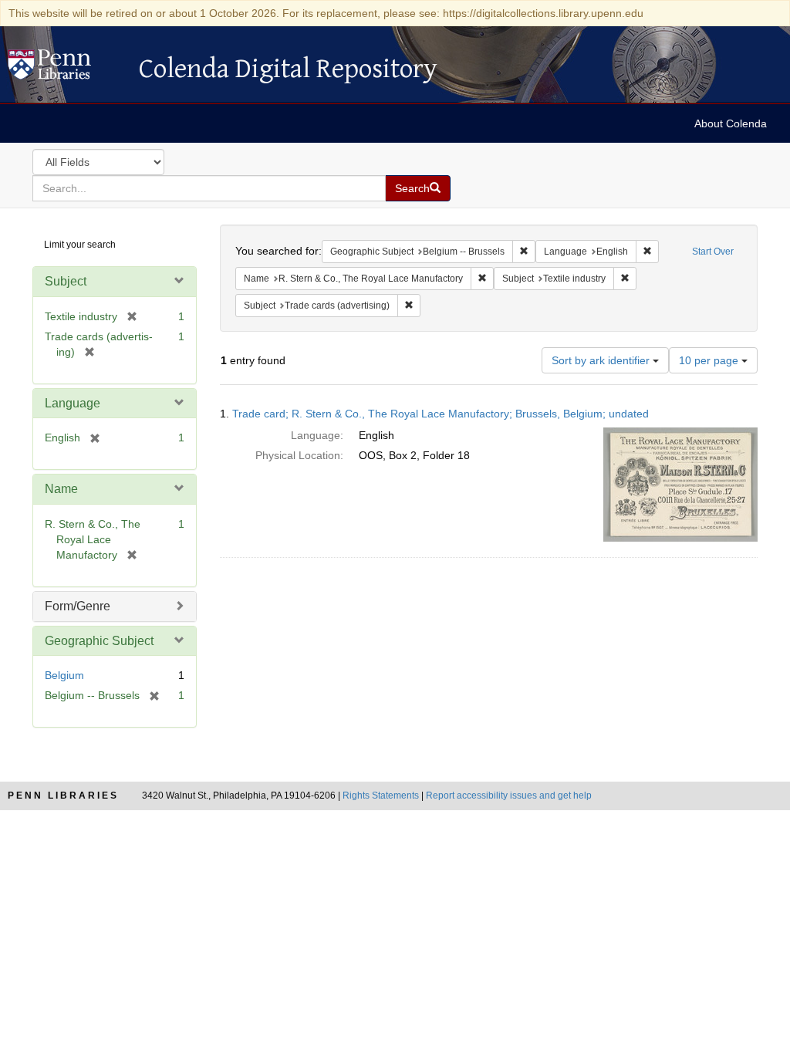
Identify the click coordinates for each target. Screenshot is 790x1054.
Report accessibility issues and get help (509, 795)
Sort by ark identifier (602, 360)
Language (72, 403)
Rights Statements (381, 795)
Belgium (64, 675)
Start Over (713, 251)
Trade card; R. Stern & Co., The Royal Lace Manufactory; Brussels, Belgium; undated (440, 413)
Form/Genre (77, 606)
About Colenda (730, 123)
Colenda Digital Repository (65, 68)
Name (61, 488)
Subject (65, 281)
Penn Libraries (63, 795)
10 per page (710, 360)
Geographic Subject (99, 640)
